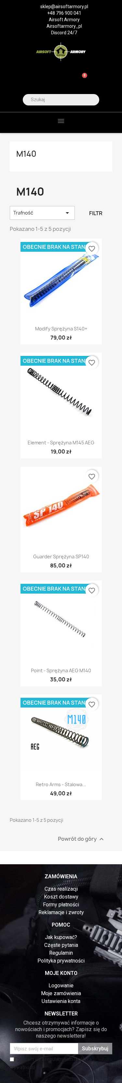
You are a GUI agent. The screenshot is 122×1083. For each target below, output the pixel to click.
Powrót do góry (81, 839)
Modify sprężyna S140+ (61, 329)
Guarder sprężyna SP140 (61, 556)
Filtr (95, 213)
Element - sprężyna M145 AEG (61, 442)
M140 (26, 153)
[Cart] (82, 79)
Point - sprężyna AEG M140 (61, 670)
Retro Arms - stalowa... (61, 784)
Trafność (42, 213)
